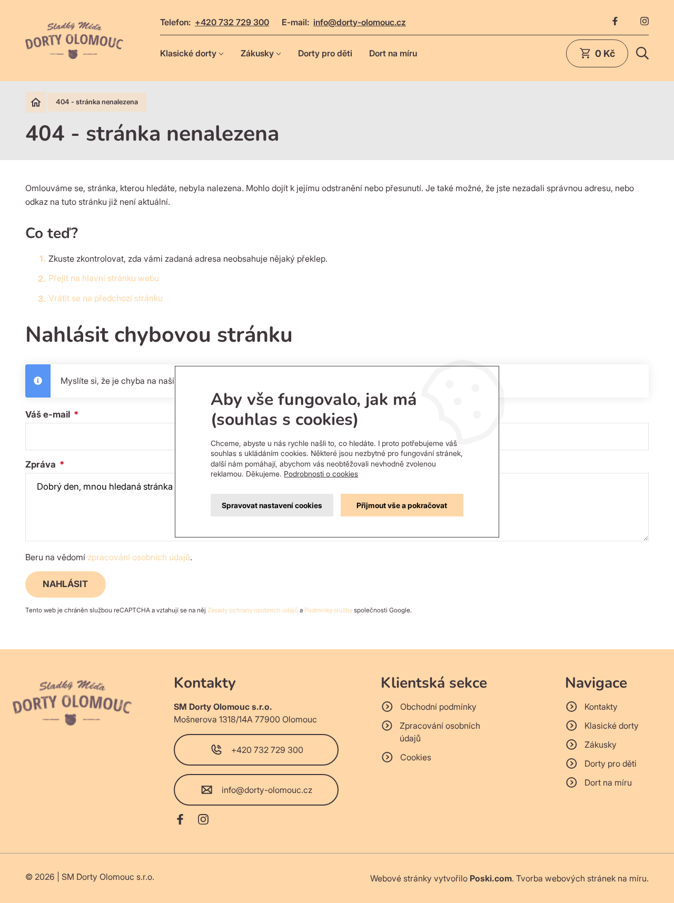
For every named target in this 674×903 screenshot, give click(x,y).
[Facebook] (615, 22)
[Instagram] (644, 22)
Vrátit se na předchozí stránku (105, 298)
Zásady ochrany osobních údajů (252, 610)
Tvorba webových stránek (566, 878)
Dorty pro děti (325, 53)
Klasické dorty (188, 53)
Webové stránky (401, 878)
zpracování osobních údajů (138, 557)
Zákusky (257, 53)
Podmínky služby (328, 610)
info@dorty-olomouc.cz (359, 22)
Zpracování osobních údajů (440, 731)
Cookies (415, 757)
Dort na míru (393, 53)
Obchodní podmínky (438, 706)
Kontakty (601, 706)
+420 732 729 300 (232, 22)
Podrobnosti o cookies (321, 473)
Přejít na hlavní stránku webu (103, 278)
